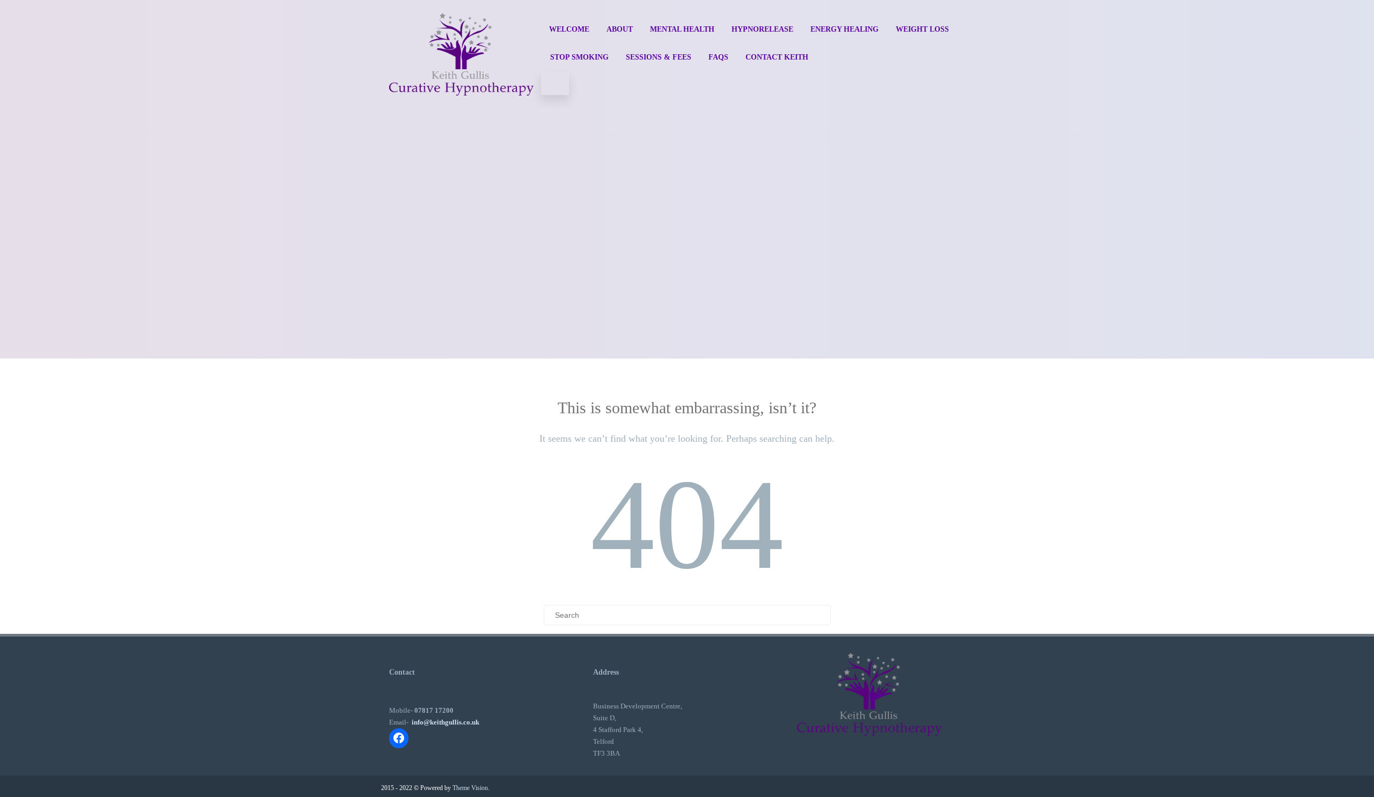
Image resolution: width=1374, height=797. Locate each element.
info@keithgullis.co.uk (445, 722)
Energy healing (844, 29)
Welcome (569, 29)
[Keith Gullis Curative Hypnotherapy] (461, 106)
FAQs (718, 57)
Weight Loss (922, 29)
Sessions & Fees (658, 57)
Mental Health (682, 29)
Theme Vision (470, 788)
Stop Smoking (579, 57)
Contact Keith (777, 57)
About (619, 29)
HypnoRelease (762, 29)
